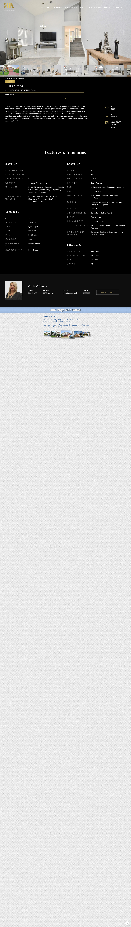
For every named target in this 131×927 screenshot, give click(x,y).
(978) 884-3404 (50, 293)
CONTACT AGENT (107, 292)
